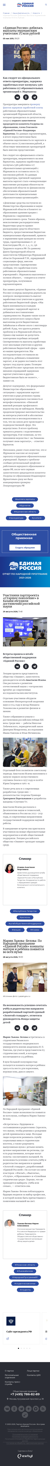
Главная (6, 13)
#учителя (36, 518)
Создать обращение (25, 547)
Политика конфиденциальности (25, 1437)
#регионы (25, 917)
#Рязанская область (25, 1265)
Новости (36, 13)
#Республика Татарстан (25, 911)
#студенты (25, 1290)
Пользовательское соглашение (25, 1434)
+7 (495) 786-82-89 (25, 1394)
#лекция (16, 930)
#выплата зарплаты (25, 499)
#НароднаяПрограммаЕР (25, 1277)
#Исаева (34, 930)
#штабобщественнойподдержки (25, 923)
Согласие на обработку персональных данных (25, 1443)
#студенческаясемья (25, 1283)
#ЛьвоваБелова (25, 1271)
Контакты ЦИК (34, 1375)
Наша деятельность (21, 13)
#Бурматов (25, 505)
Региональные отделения (12, 1376)
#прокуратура (16, 518)
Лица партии (33, 1371)
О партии (9, 1371)
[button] (18, 1348)
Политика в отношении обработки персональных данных (25, 1440)
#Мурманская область (25, 512)
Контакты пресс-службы (13, 1383)
